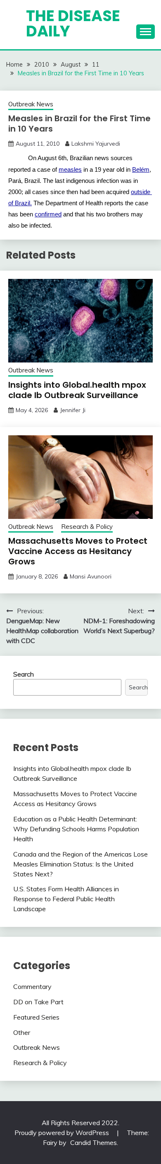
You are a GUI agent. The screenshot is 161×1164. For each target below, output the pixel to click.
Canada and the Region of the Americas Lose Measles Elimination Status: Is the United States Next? (80, 864)
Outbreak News (30, 104)
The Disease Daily (73, 23)
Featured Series (36, 1017)
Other (21, 1032)
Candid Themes (93, 1142)
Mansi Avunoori (90, 576)
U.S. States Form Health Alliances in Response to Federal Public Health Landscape (66, 899)
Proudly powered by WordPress (62, 1132)
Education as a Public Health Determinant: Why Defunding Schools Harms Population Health (76, 829)
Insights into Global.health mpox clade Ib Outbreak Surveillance (77, 390)
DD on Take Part (38, 1002)
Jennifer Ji (72, 410)
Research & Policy (87, 526)
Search (23, 674)
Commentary (32, 986)
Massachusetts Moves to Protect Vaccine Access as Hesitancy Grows (77, 551)
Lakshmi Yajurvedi (95, 143)
